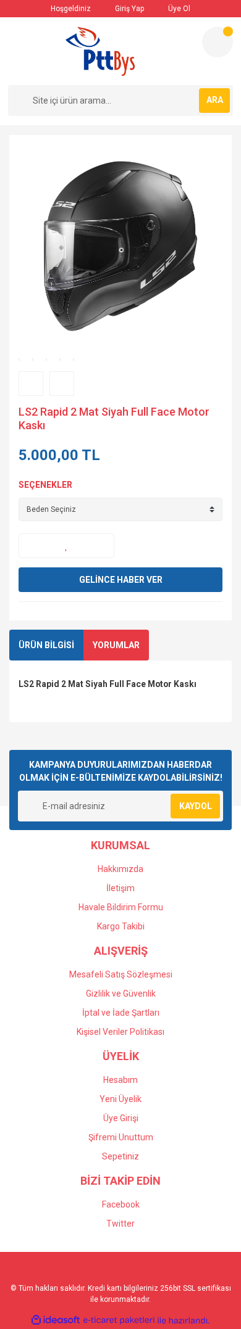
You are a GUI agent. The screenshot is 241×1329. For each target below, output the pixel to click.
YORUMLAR (116, 645)
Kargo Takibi (121, 926)
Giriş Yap (128, 8)
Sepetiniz (120, 1156)
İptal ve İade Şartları (120, 1013)
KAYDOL (195, 806)
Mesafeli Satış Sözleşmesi (120, 974)
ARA (214, 100)
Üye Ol (178, 8)
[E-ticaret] (119, 1320)
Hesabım (120, 1080)
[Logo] (100, 51)
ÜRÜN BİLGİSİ (46, 645)
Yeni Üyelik (120, 1099)
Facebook (121, 1204)
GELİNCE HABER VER (121, 580)
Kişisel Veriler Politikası (120, 1032)
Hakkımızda (120, 869)
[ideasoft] (55, 1321)
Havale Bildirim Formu (120, 907)
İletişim (120, 888)
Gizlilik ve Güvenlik (121, 993)
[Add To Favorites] (66, 545)
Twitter (120, 1223)
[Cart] (217, 42)
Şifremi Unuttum (120, 1137)
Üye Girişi (120, 1118)
